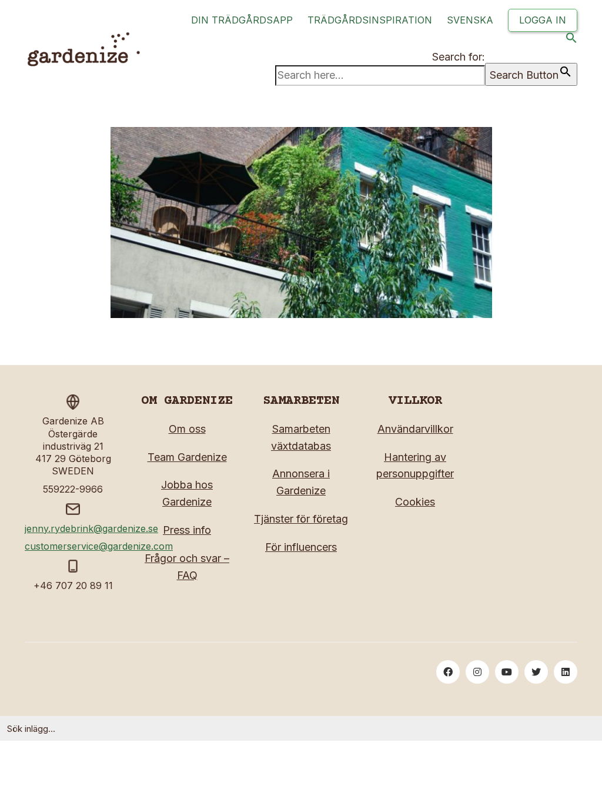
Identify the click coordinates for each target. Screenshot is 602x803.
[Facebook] (448, 672)
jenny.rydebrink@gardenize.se (91, 528)
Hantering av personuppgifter (415, 465)
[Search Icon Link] (571, 40)
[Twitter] (536, 672)
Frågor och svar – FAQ (187, 566)
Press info (187, 530)
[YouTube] (507, 672)
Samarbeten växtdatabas (301, 437)
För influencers (301, 547)
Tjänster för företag (301, 519)
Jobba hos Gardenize (187, 493)
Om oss (187, 429)
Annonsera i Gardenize (301, 482)
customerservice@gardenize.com (99, 546)
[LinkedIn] (565, 672)
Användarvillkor (415, 429)
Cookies (415, 502)
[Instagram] (477, 672)
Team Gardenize (187, 457)
